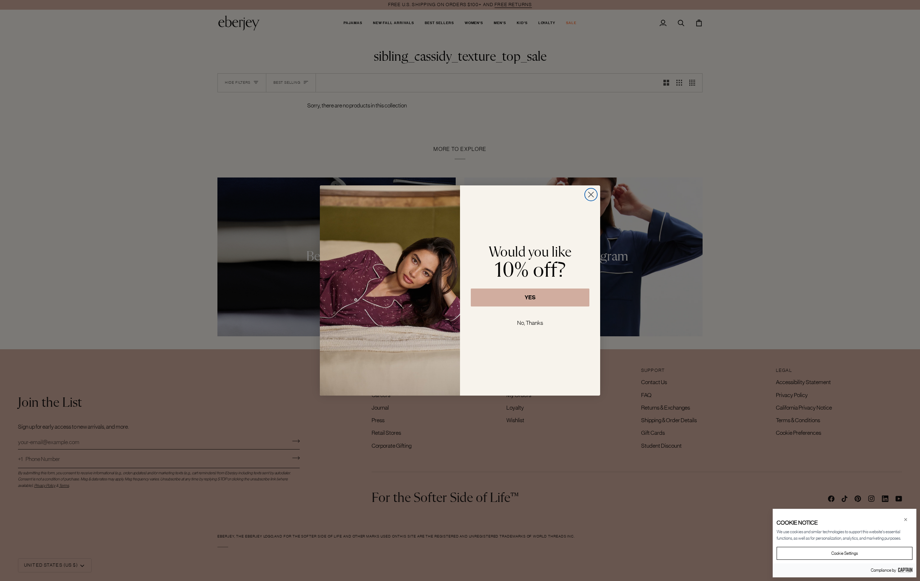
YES (530, 297)
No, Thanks (530, 322)
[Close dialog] (591, 194)
